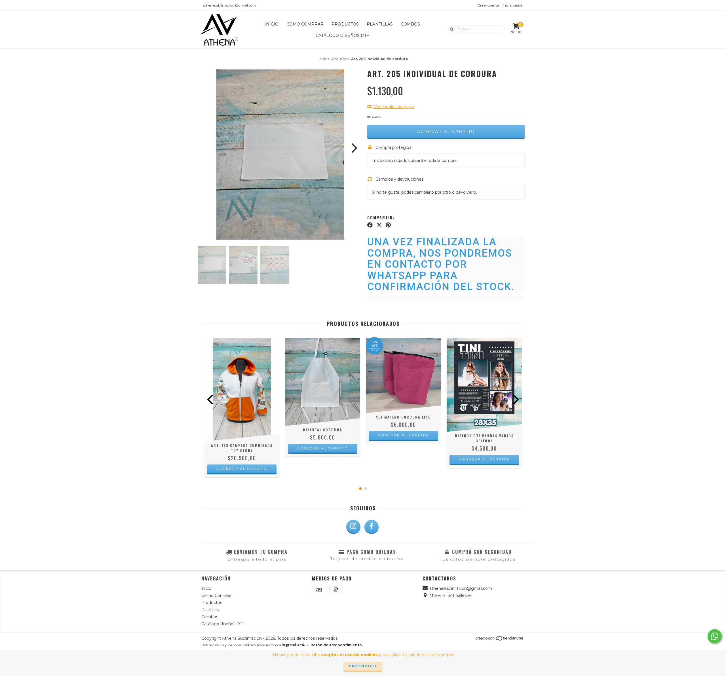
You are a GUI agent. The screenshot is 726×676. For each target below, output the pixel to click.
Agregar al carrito (241, 468)
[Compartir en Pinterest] (388, 225)
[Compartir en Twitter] (379, 225)
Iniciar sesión (513, 5)
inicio (271, 24)
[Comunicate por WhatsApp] (715, 636)
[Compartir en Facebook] (370, 225)
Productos (345, 24)
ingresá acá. (293, 645)
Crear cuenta (488, 5)
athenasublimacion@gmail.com (229, 5)
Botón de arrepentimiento (336, 645)
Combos (410, 24)
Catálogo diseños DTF (342, 35)
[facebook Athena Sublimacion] (371, 527)
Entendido (363, 666)
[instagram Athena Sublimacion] (353, 527)
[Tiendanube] (500, 639)
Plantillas (380, 24)
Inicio (322, 59)
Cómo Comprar (305, 24)
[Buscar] (450, 28)
